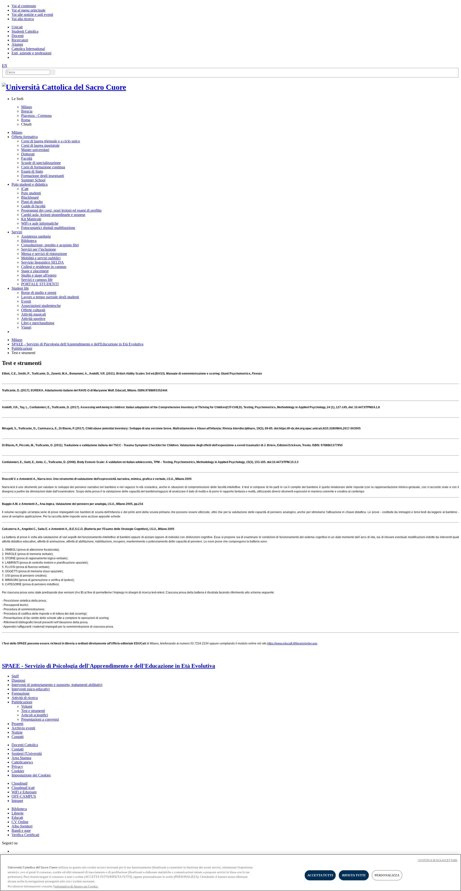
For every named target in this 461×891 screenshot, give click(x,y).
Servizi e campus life (37, 280)
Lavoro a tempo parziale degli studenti (50, 297)
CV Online (20, 822)
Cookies (18, 771)
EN (4, 66)
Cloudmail (19, 783)
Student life (20, 288)
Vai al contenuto (24, 6)
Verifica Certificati (25, 835)
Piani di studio (32, 202)
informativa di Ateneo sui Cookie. (76, 886)
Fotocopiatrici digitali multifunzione (48, 228)
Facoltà (26, 158)
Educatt (17, 817)
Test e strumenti (33, 711)
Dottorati (28, 154)
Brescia (26, 111)
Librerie (18, 813)
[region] (230, 872)
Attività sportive (33, 319)
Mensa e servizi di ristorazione (44, 254)
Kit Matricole (31, 219)
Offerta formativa (25, 137)
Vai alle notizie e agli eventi (32, 15)
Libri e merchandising (37, 323)
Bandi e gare (21, 830)
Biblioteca (28, 241)
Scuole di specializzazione (41, 163)
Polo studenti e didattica (30, 184)
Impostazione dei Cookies (31, 775)
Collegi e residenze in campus (43, 267)
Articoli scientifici (34, 715)
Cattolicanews (22, 762)
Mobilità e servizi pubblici (41, 258)
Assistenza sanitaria (36, 236)
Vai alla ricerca (23, 19)
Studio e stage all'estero (38, 275)
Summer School (33, 180)
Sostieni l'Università (27, 753)
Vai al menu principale (28, 10)
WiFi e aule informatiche (39, 223)
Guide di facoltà (33, 206)
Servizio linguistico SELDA (42, 262)
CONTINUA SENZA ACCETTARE (437, 860)
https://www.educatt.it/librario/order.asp (292, 643)
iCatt (24, 189)
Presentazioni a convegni (40, 719)
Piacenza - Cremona (36, 116)
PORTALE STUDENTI (40, 284)
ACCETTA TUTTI (320, 875)
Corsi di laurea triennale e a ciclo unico (50, 141)
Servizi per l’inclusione (38, 249)
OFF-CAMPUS (24, 796)
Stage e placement (35, 271)
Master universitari (35, 150)
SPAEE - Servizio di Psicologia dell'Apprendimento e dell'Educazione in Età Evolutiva (77, 344)
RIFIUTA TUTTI (354, 875)
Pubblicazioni (22, 348)
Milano (26, 107)
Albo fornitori (22, 826)
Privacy (17, 766)
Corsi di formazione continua (43, 167)
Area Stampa (21, 758)
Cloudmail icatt (23, 788)
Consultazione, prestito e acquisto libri (50, 245)
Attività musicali (33, 314)
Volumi (26, 706)
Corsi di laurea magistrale (40, 145)
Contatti (18, 749)
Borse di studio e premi (38, 293)
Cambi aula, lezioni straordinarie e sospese (53, 215)
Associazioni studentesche (41, 306)
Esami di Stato (32, 171)
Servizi (17, 232)
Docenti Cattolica (25, 745)
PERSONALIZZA (387, 875)
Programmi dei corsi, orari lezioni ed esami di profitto (61, 210)
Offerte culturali (33, 310)
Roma (25, 120)
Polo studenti (31, 193)
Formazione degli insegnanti (42, 176)
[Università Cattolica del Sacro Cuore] (64, 87)
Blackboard (30, 197)
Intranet (17, 801)
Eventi (26, 301)
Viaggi (26, 327)
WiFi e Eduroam (24, 792)
